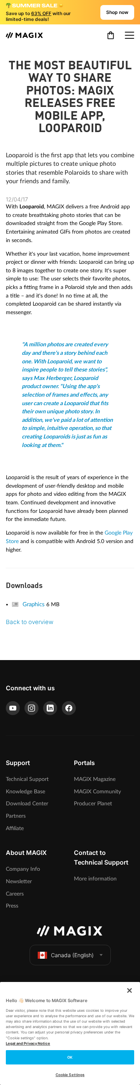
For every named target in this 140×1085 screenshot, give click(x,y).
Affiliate (15, 828)
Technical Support (27, 779)
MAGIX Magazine (95, 779)
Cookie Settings (70, 1075)
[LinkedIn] (50, 708)
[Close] (129, 990)
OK (69, 1057)
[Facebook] (69, 708)
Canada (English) (72, 955)
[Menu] (129, 35)
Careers (15, 894)
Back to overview (29, 622)
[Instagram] (31, 708)
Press (12, 906)
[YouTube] (13, 708)
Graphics (34, 604)
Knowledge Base (25, 791)
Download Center (27, 803)
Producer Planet (93, 803)
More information (95, 879)
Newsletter (19, 881)
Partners (16, 816)
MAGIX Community (97, 791)
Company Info (23, 869)
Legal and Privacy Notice (28, 1043)
